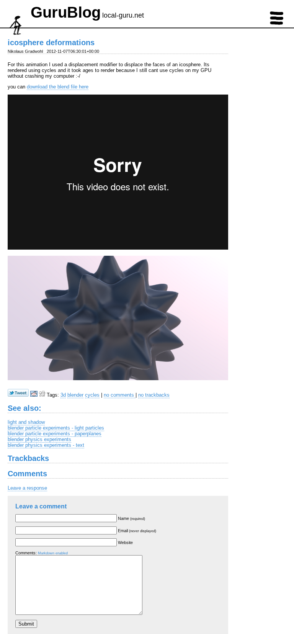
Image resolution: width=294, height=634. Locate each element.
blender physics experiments (39, 439)
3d (63, 395)
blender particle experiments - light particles (56, 428)
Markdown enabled (53, 553)
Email (137, 530)
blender (75, 395)
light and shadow (26, 422)
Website (125, 542)
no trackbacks (154, 395)
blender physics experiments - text (46, 445)
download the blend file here (57, 87)
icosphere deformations (51, 42)
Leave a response (27, 488)
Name (131, 518)
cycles (92, 395)
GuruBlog (66, 12)
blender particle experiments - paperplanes (54, 433)
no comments (120, 395)
